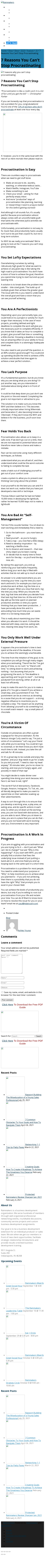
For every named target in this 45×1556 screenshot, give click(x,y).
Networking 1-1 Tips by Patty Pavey (23, 1146)
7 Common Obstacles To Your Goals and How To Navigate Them (23, 1122)
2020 (23, 50)
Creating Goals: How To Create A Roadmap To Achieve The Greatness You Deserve (24, 1169)
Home (4, 50)
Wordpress (6, 1525)
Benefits (15, 23)
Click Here (7, 1004)
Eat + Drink (30, 1333)
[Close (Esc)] (9, 1551)
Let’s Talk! (11, 43)
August (30, 50)
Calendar (15, 18)
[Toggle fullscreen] (5, 1551)
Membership (12, 21)
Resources (11, 29)
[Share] (7, 1551)
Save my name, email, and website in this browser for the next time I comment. (21, 993)
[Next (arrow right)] (5, 1554)
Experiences (11, 15)
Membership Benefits (16, 1535)
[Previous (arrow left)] (2, 1554)
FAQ (13, 40)
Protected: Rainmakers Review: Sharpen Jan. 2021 (24, 1196)
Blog (13, 32)
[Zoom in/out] (2, 1551)
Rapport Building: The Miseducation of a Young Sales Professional (24, 1097)
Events (9, 1533)
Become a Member (20, 26)
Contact (9, 34)
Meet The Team (18, 12)
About (9, 7)
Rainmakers (8, 1522)
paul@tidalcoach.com (28, 903)
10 (36, 50)
